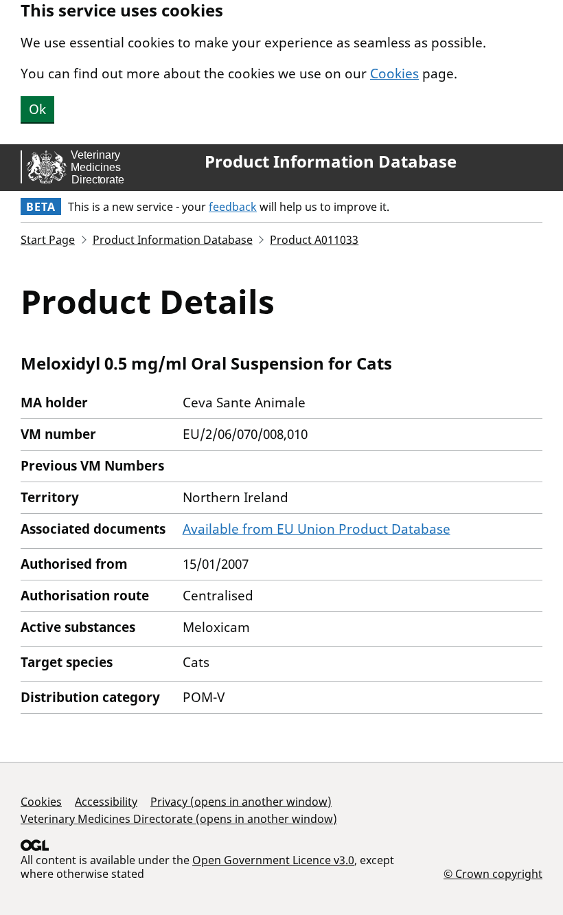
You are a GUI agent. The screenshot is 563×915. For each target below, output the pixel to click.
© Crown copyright (493, 873)
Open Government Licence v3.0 (273, 860)
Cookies (394, 73)
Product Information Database (331, 161)
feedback (233, 206)
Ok (37, 109)
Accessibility (106, 801)
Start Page (48, 239)
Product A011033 (314, 239)
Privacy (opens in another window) (241, 801)
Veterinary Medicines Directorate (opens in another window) (179, 818)
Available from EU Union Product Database (316, 529)
